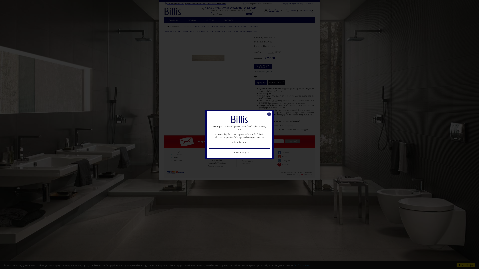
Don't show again (241, 152)
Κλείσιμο (269, 114)
